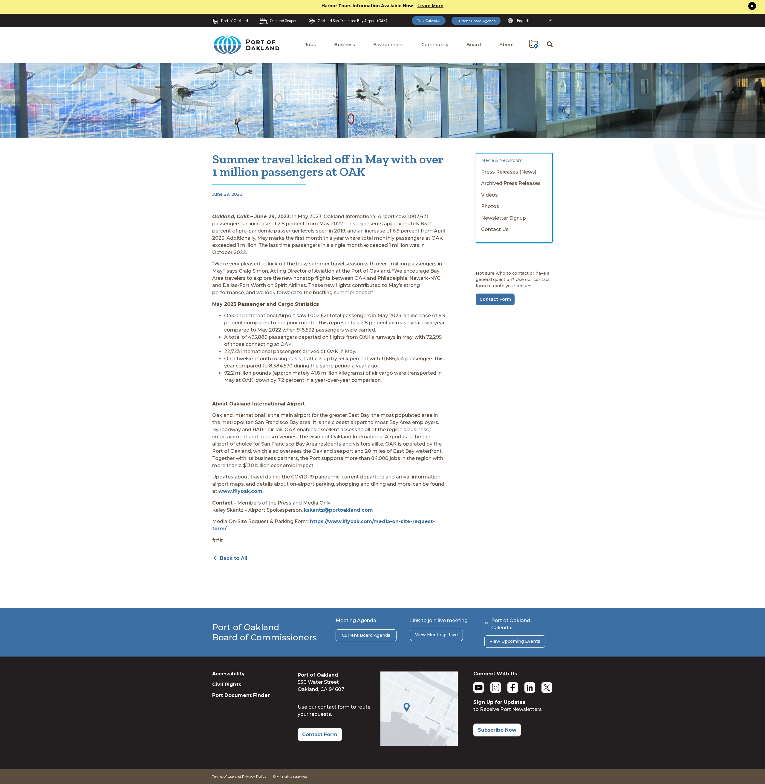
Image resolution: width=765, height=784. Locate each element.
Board (473, 44)
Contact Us (495, 229)
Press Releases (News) (508, 172)
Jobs (310, 44)
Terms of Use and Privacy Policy (239, 776)
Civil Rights (226, 684)
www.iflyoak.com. (241, 491)
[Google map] (419, 744)
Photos (490, 206)
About (506, 44)
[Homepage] (246, 51)
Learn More (430, 5)
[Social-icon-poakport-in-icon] (529, 687)
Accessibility (228, 674)
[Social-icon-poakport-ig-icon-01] (495, 687)
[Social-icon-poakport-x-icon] (546, 687)
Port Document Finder (241, 695)
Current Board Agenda (476, 21)
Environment (388, 44)
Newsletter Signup (503, 218)
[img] (533, 44)
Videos (489, 195)
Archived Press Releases (511, 183)
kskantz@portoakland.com (338, 510)
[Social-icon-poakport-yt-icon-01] (478, 687)
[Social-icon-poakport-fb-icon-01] (512, 687)
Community (434, 44)
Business (344, 44)
